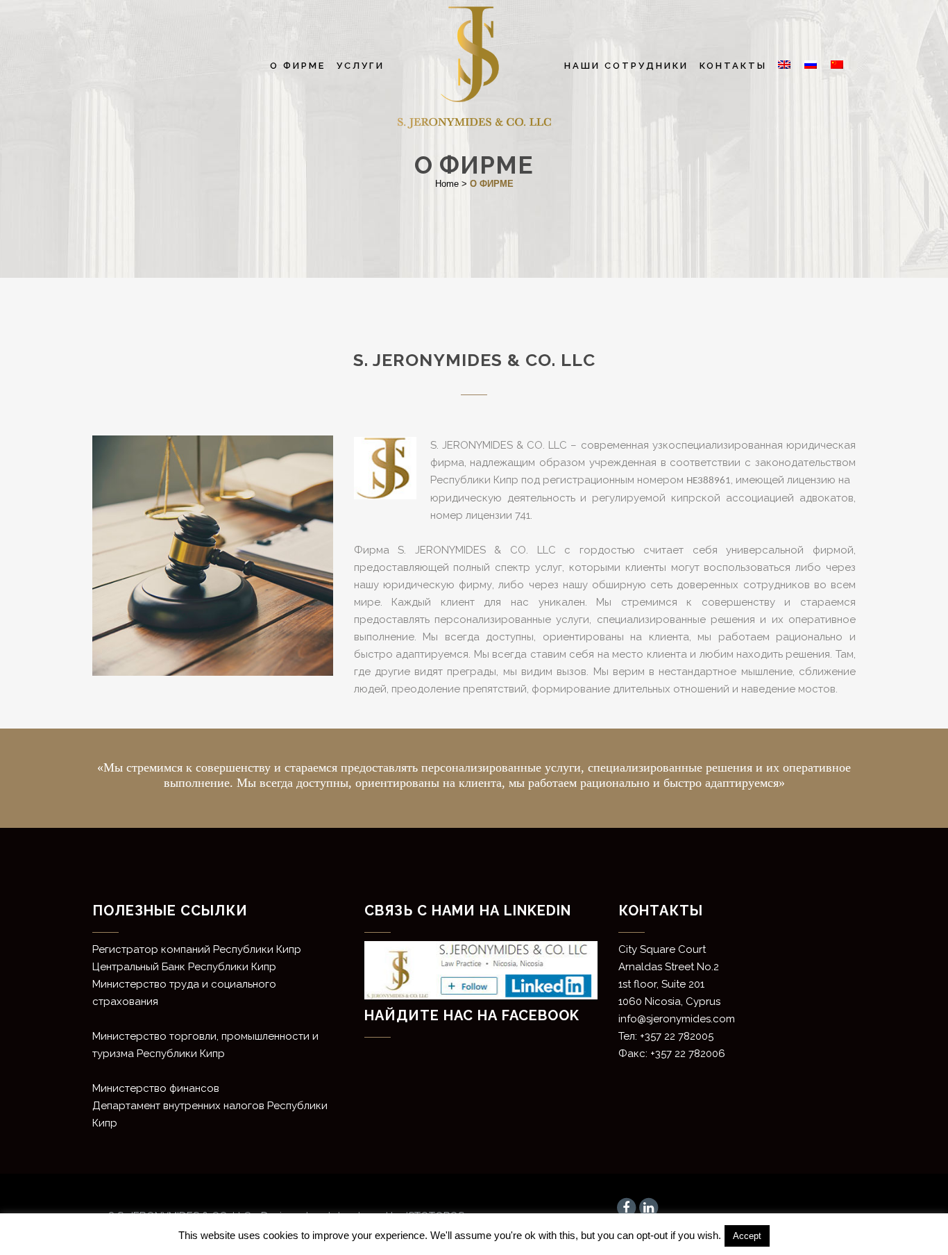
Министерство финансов (155, 1088)
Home (447, 183)
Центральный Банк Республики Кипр (184, 967)
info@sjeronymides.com (676, 1019)
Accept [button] (747, 1236)
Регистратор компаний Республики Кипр (196, 949)
